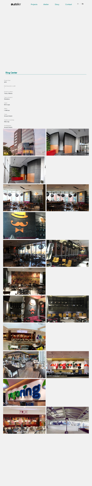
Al (77, 4)
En (82, 4)
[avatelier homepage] (16, 3)
